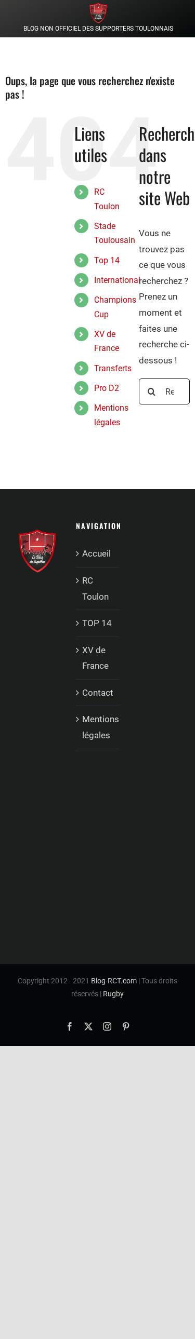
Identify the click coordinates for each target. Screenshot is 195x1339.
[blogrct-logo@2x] (98, 7)
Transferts (113, 368)
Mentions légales (98, 727)
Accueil (96, 553)
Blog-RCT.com (114, 981)
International (117, 280)
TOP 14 (97, 623)
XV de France (95, 658)
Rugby (113, 994)
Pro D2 (106, 388)
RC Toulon (95, 588)
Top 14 (107, 260)
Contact (97, 692)
